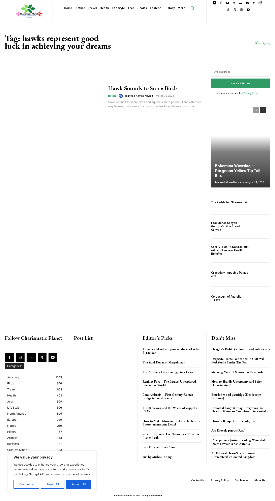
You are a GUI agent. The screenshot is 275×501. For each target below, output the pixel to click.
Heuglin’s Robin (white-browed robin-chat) (240, 349)
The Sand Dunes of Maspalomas (164, 362)
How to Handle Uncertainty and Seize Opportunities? (236, 383)
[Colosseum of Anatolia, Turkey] (261, 298)
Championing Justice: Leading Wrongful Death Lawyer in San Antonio (238, 442)
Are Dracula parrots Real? (228, 430)
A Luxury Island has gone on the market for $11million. (171, 351)
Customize (26, 484)
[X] (235, 10)
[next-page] (263, 110)
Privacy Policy (250, 93)
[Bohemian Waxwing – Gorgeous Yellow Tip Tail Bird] (240, 145)
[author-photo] (121, 96)
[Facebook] (221, 3)
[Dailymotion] (214, 3)
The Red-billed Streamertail (229, 202)
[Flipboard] (227, 3)
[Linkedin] (240, 3)
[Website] (241, 10)
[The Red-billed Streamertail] (261, 202)
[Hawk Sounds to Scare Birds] (54, 96)
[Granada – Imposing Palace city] (261, 274)
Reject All (53, 484)
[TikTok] (228, 10)
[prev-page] (256, 110)
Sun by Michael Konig (157, 457)
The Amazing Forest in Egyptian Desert (168, 372)
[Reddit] (260, 3)
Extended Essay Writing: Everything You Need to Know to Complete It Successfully (239, 410)
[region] (52, 472)
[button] (192, 8)
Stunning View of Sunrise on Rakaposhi (237, 372)
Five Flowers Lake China (159, 447)
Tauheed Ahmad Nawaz (139, 95)
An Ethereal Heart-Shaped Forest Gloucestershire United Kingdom (233, 455)
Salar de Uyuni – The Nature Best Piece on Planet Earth (171, 436)
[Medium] (247, 3)
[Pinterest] (253, 3)
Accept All (79, 484)
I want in (238, 83)
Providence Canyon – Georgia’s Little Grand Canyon (225, 226)
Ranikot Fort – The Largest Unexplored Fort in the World (169, 383)
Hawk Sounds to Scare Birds (143, 88)
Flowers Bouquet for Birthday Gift (234, 421)
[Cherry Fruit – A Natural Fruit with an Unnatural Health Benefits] (261, 250)
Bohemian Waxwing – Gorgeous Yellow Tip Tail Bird (237, 171)
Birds (112, 95)
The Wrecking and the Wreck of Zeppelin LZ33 (170, 410)
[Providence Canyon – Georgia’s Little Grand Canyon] (261, 226)
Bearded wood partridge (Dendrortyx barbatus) (236, 396)
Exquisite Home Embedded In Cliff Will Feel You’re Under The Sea (238, 360)
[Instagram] (234, 3)
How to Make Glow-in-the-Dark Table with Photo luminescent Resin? (171, 423)
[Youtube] (248, 10)
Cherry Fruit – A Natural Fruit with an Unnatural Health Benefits (229, 250)
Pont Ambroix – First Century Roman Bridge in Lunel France (168, 396)
